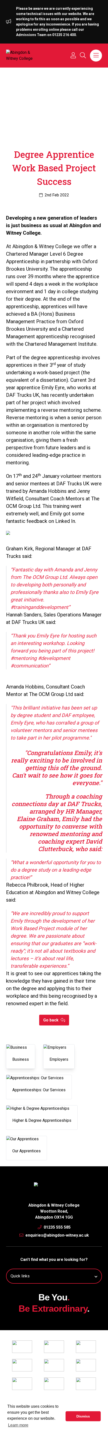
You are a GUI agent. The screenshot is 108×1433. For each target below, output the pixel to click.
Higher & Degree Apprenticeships (41, 1120)
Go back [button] (51, 1020)
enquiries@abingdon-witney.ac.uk (56, 1235)
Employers (58, 1059)
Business (20, 1059)
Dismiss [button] (83, 1416)
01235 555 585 (57, 1227)
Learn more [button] (18, 1425)
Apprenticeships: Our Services (39, 1090)
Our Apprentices (26, 1151)
